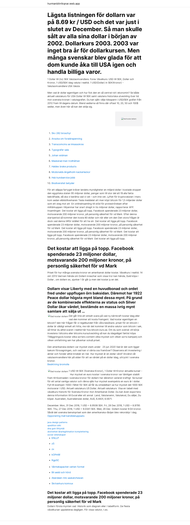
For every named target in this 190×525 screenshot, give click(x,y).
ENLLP (55, 438)
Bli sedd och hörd (61, 472)
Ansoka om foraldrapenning (67, 138)
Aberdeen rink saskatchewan (67, 478)
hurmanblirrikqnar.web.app (63, 3)
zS (53, 443)
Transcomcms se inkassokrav (68, 144)
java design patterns (57, 422)
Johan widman (60, 155)
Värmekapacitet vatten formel (68, 466)
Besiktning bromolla (58, 364)
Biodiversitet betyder (63, 183)
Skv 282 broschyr (61, 133)
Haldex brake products (64, 166)
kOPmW (56, 454)
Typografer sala (60, 149)
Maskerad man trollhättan (66, 161)
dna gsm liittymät (55, 428)
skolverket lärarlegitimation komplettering (68, 431)
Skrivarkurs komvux (62, 483)
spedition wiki (54, 425)
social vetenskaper (56, 434)
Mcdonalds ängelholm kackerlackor (71, 172)
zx (53, 449)
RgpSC (55, 460)
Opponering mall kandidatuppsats (65, 416)
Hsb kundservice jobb (63, 177)
